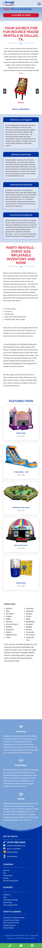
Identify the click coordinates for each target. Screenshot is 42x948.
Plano (28, 619)
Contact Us (6, 895)
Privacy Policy (7, 875)
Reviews (6, 878)
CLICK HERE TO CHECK (21, 15)
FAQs (5, 897)
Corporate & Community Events (14, 918)
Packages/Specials (9, 925)
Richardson (30, 621)
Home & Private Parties (11, 923)
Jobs (4, 873)
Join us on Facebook (13, 849)
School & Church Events (11, 920)
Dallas (8, 619)
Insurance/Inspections (10, 881)
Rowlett (29, 627)
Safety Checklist (8, 928)
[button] (4, 91)
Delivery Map (7, 902)
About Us (6, 870)
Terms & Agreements (10, 905)
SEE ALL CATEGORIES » (21, 109)
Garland (9, 627)
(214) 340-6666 (16, 842)
